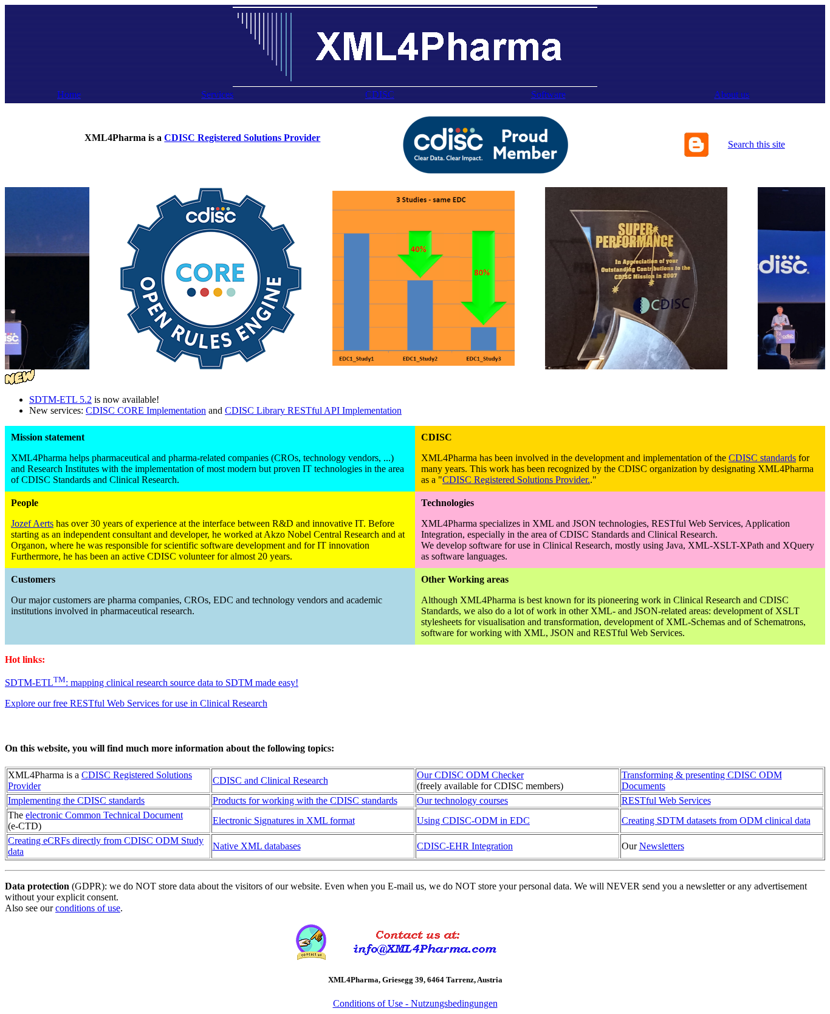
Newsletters (661, 846)
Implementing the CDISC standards (76, 800)
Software (548, 94)
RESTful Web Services (666, 800)
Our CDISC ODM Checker (470, 775)
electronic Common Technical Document (104, 815)
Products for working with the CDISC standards (305, 800)
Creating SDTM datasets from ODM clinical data (716, 820)
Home (69, 94)
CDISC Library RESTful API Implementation (313, 410)
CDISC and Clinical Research (270, 780)
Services (217, 94)
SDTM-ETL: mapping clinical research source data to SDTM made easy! (151, 682)
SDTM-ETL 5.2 (60, 399)
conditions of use (87, 908)
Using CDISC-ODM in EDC (473, 820)
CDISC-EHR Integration (465, 846)
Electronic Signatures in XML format (284, 820)
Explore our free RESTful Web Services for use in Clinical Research (136, 703)
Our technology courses (462, 800)
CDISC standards (762, 458)
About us (731, 94)
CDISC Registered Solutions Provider (242, 137)
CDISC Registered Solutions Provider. (516, 479)
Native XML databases (257, 846)
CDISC (379, 94)
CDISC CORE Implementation (146, 410)
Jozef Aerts (32, 523)
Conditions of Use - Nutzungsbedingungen (415, 1003)
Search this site (756, 144)
